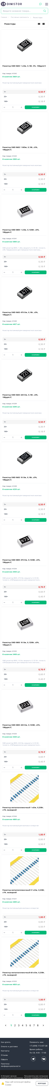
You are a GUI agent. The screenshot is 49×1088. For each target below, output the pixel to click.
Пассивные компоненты (20, 17)
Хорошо (42, 1083)
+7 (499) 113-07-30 (38, 1045)
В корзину (35, 107)
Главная (4, 17)
